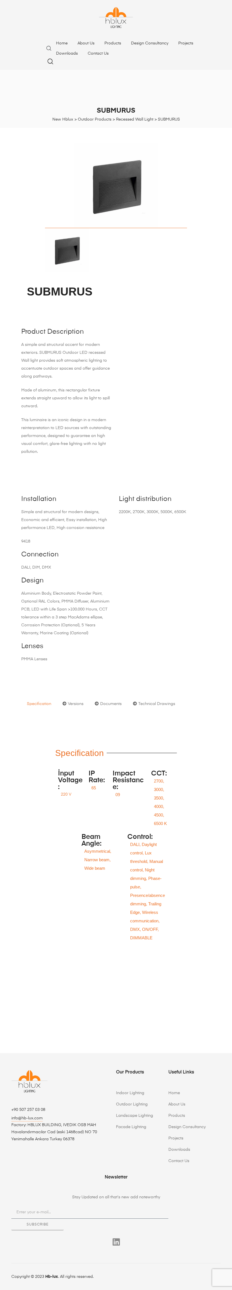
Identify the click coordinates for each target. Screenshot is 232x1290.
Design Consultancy (149, 43)
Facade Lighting (131, 1127)
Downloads (67, 53)
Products (112, 43)
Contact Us (98, 53)
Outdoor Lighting (132, 1104)
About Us (86, 43)
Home (62, 43)
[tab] (39, 704)
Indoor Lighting (130, 1093)
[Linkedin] (116, 1242)
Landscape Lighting (134, 1116)
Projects (185, 43)
